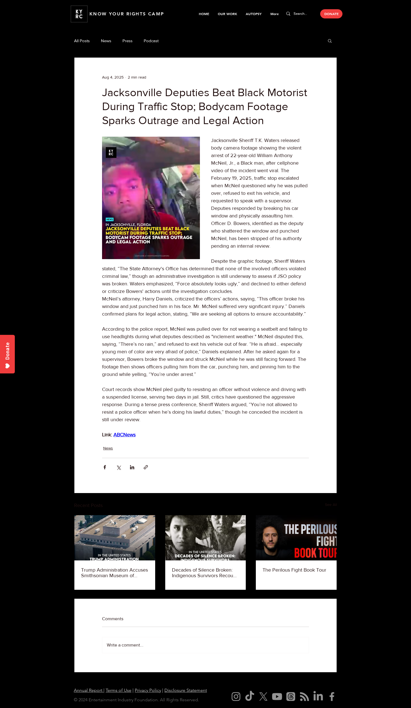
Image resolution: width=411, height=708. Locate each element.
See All (331, 504)
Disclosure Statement (185, 690)
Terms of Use (118, 690)
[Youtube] (277, 696)
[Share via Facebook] (104, 467)
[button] (227, 14)
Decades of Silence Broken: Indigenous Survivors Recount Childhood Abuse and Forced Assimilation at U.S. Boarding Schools (204, 572)
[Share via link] (145, 467)
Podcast (151, 40)
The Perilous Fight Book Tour (294, 570)
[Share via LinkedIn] (132, 467)
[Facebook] (332, 696)
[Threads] (291, 696)
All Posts (82, 40)
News (106, 40)
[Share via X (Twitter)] (118, 467)
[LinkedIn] (318, 696)
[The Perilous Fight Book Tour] (296, 537)
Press (127, 40)
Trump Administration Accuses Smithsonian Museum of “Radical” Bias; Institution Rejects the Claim (114, 572)
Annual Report (88, 690)
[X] (263, 696)
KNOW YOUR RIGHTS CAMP (126, 13)
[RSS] (304, 696)
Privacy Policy (148, 690)
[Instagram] (236, 696)
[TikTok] (250, 696)
